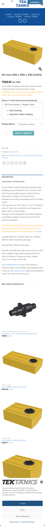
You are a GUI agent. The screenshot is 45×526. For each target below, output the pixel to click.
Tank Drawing (15, 110)
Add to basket (23, 133)
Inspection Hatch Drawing (21, 114)
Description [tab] (7, 177)
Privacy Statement (27, 522)
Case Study (19, 271)
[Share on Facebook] (8, 163)
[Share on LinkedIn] (25, 163)
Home (8, 14)
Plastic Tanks (21, 14)
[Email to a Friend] (16, 163)
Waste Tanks (31, 17)
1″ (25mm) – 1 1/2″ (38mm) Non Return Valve (19, 334)
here (8, 259)
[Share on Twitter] (12, 163)
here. (39, 231)
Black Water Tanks (13, 155)
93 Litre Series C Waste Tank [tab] (19, 104)
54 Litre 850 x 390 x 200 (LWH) (14, 387)
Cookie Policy (14, 522)
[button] (41, 482)
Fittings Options (8, 124)
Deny (22, 510)
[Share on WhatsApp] (4, 163)
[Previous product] (25, 21)
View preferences (23, 516)
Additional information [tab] (13, 181)
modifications (11, 265)
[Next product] (20, 21)
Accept (22, 503)
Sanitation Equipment (28, 155)
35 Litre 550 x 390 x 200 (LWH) (14, 440)
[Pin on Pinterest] (20, 163)
